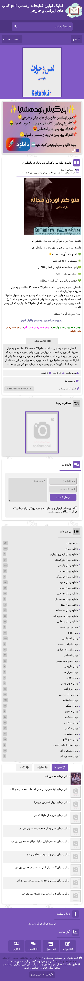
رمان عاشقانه (28, 172)
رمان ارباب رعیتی (68, 643)
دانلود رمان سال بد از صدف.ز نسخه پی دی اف (44, 828)
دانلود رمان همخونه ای (65, 615)
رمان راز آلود (71, 688)
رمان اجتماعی (70, 638)
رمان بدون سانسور (67, 660)
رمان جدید (72, 677)
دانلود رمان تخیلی (68, 571)
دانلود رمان (59, 172)
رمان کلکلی (71, 716)
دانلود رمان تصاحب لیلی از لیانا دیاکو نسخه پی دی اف (40, 841)
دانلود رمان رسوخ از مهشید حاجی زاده (48, 854)
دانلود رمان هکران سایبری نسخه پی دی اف (46, 893)
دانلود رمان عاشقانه (67, 610)
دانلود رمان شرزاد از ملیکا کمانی (52, 815)
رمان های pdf (70, 739)
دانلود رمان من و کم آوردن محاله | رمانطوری (46, 162)
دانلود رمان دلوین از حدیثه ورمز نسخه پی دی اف (43, 880)
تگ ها (22, 767)
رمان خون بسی (69, 683)
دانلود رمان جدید (69, 582)
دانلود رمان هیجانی (67, 621)
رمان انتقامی (70, 655)
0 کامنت (44, 373)
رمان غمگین (71, 705)
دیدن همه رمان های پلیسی (66, 327)
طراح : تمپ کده (40, 974)
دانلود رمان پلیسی (44, 172)
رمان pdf (73, 632)
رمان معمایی (71, 733)
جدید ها (58, 767)
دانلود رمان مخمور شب (57, 776)
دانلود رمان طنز (69, 604)
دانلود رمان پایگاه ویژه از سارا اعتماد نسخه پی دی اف (40, 789)
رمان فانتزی (71, 711)
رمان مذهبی (71, 728)
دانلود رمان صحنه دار (66, 599)
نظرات (40, 767)
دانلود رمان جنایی (68, 587)
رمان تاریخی (71, 666)
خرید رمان (70, 172)
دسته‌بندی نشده (69, 627)
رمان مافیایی (71, 722)
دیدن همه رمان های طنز (37, 327)
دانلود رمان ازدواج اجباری (64, 554)
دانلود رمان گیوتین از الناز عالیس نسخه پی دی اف (42, 867)
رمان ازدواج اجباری (67, 649)
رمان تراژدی (71, 672)
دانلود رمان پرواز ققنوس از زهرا (52, 802)
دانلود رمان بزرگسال (66, 559)
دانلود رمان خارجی (67, 593)
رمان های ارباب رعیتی (65, 744)
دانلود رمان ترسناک (67, 576)
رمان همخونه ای (69, 750)
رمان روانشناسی (68, 694)
